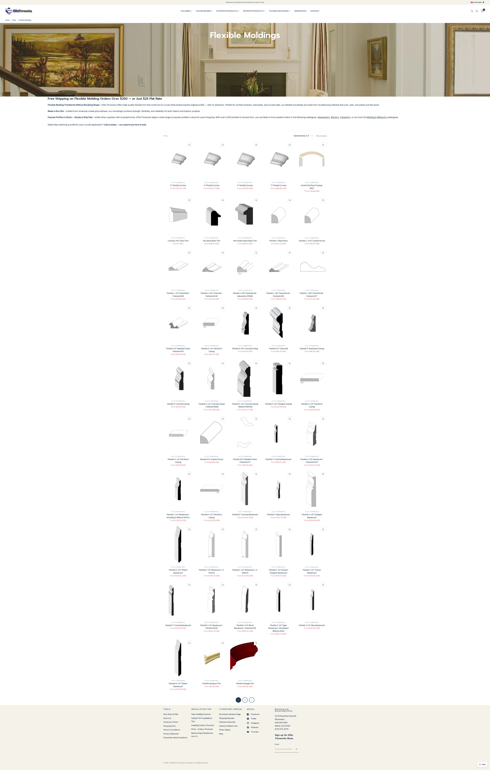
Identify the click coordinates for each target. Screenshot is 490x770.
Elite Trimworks (178, 182)
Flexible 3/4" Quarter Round (211, 459)
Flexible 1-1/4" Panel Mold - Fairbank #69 (178, 294)
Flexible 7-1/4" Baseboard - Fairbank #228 (211, 626)
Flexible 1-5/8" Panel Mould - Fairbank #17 (312, 294)
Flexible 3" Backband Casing (312, 349)
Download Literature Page (230, 714)
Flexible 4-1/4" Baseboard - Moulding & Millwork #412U (178, 516)
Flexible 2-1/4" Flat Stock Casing (211, 350)
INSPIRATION (300, 11)
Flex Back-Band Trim (211, 241)
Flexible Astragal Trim (245, 683)
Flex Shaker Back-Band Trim (245, 241)
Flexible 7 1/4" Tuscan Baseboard (312, 571)
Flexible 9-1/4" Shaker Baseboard (178, 684)
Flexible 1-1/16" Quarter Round (312, 241)
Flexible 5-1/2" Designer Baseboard (312, 516)
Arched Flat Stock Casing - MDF (312, 186)
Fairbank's (345, 117)
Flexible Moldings (25, 20)
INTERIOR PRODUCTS (253, 11)
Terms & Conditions (171, 730)
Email (277, 744)
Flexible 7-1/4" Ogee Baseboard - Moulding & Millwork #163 (278, 628)
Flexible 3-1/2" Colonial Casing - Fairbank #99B (212, 405)
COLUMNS (185, 11)
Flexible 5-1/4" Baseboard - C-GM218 (245, 571)
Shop (14, 20)
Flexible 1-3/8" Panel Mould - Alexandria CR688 (245, 294)
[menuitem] (186, 11)
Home (7, 20)
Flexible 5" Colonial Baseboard (245, 515)
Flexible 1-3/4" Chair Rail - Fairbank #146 (211, 294)
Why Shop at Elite (170, 714)
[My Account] (476, 11)
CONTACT (314, 11)
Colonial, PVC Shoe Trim (178, 241)
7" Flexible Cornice (278, 185)
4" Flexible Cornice (211, 185)
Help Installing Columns (201, 714)
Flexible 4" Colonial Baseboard (278, 459)
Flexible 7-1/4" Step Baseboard (312, 625)
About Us (167, 718)
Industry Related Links (228, 726)
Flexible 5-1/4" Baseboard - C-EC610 (211, 571)
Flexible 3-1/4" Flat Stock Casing (178, 460)
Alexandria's (324, 117)
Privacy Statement (171, 734)
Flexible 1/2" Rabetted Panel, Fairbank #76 (178, 350)
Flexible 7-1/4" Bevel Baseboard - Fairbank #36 (245, 626)
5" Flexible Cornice (245, 185)
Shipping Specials (226, 718)
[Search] (471, 11)
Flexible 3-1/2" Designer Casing (278, 404)
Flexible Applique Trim (211, 683)
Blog (221, 734)
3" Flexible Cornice (178, 185)
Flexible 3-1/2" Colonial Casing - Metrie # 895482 (245, 405)
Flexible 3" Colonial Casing (178, 404)
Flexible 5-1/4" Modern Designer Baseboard (278, 571)
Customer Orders (170, 722)
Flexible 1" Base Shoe (278, 241)
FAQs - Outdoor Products (202, 729)
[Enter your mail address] (296, 749)
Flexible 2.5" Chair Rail (278, 349)
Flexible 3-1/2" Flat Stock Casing (311, 405)
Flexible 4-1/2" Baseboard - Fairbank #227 (311, 460)
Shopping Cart (169, 726)
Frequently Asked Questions (175, 738)
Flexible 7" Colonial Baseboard (178, 625)
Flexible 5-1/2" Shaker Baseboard (178, 571)
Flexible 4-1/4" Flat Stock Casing (211, 516)
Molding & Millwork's (377, 117)
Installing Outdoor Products (202, 725)
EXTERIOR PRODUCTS (226, 11)
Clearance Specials (227, 722)
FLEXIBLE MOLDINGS (279, 11)
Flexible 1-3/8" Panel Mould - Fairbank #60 (278, 294)
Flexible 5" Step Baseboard (278, 515)
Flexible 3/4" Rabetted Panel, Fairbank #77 (245, 460)
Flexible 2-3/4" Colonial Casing (245, 349)
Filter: (165, 136)
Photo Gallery (225, 730)
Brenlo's (335, 117)
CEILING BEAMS (203, 11)
